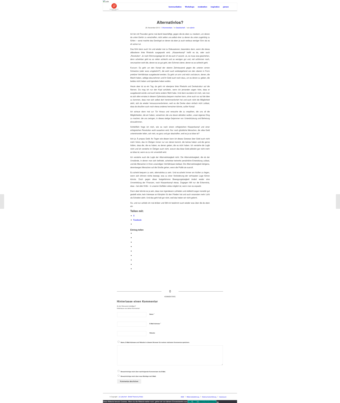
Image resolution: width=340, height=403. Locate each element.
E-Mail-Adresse (155, 323)
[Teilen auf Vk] (134, 259)
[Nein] (218, 402)
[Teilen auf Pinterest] (134, 246)
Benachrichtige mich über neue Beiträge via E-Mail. (138, 376)
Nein (195, 402)
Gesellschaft (180, 27)
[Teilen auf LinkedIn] (134, 250)
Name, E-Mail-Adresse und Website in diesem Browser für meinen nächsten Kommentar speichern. (155, 342)
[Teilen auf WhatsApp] (134, 242)
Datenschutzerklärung (207, 402)
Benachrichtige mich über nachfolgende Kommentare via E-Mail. (143, 372)
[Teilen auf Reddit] (134, 264)
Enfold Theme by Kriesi (135, 397)
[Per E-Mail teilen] (134, 268)
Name (151, 314)
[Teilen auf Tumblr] (134, 255)
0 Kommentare (167, 27)
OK (190, 402)
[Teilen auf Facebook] (134, 233)
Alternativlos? (170, 22)
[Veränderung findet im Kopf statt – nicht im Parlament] (2, 201)
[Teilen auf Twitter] (134, 237)
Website (152, 333)
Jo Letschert (123, 397)
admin (192, 27)
